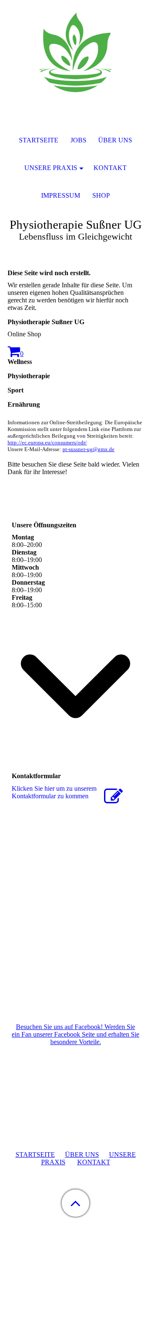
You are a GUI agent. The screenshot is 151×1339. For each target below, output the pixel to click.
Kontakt (110, 167)
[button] (75, 1203)
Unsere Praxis (50, 167)
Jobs (78, 140)
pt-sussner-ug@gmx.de (88, 449)
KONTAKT (93, 1162)
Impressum (60, 195)
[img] (75, 52)
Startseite (38, 140)
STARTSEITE (35, 1154)
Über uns (115, 140)
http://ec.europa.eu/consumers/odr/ (47, 442)
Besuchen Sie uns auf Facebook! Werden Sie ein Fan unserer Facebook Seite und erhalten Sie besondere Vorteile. (75, 1034)
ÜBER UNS (82, 1154)
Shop (101, 195)
